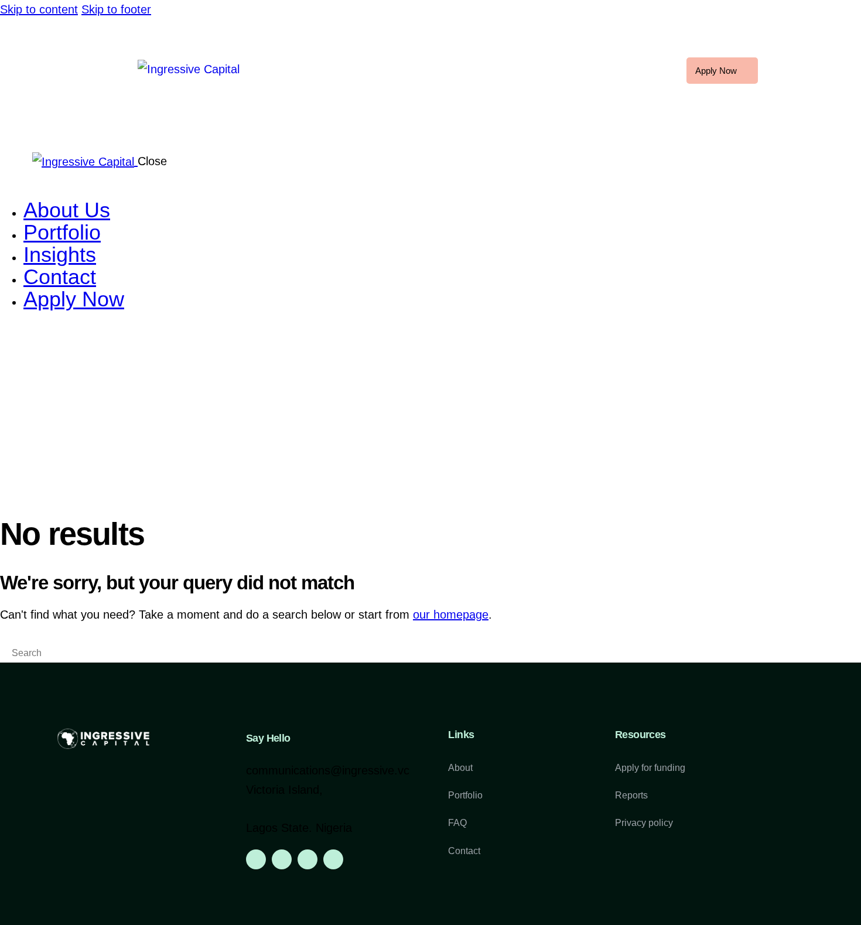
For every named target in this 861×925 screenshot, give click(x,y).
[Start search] (4, 654)
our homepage (450, 614)
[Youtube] (333, 859)
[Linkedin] (256, 859)
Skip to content (39, 9)
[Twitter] (307, 859)
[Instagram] (282, 859)
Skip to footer (116, 9)
